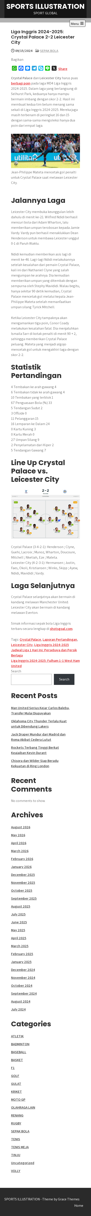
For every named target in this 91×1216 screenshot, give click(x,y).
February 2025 (22, 954)
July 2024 (18, 1009)
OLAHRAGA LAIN (23, 1107)
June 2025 (19, 922)
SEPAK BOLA (49, 50)
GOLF (15, 1075)
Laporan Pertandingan (60, 639)
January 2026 (21, 866)
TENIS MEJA (20, 1147)
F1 (13, 1068)
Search (16, 671)
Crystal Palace (30, 639)
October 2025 (21, 890)
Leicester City (22, 644)
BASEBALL (18, 1052)
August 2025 (20, 906)
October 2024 (21, 985)
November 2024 (23, 977)
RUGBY (16, 1123)
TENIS (15, 1139)
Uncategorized (22, 1163)
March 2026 (19, 851)
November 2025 (23, 882)
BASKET (17, 1060)
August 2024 (20, 1001)
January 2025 (21, 961)
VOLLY (15, 1170)
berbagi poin (20, 83)
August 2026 (20, 827)
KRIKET (16, 1091)
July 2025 (18, 914)
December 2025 (23, 874)
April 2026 (18, 843)
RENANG (17, 1115)
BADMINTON (20, 1044)
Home (78, 1205)
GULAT (16, 1083)
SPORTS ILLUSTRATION (45, 6)
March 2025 (19, 946)
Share (62, 68)
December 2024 (23, 969)
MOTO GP (18, 1099)
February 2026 (22, 859)
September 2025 (24, 898)
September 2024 (24, 993)
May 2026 (18, 835)
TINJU (15, 1155)
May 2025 (18, 930)
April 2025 (18, 938)
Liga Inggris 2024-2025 (51, 644)
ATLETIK (17, 1036)
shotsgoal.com (61, 628)
